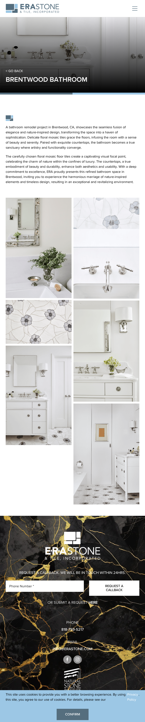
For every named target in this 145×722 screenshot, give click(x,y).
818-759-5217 (72, 629)
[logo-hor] (32, 5)
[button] (67, 659)
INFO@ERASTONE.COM (72, 649)
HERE (93, 602)
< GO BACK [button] (14, 70)
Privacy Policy (132, 697)
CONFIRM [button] (72, 714)
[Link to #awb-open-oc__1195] (134, 8)
